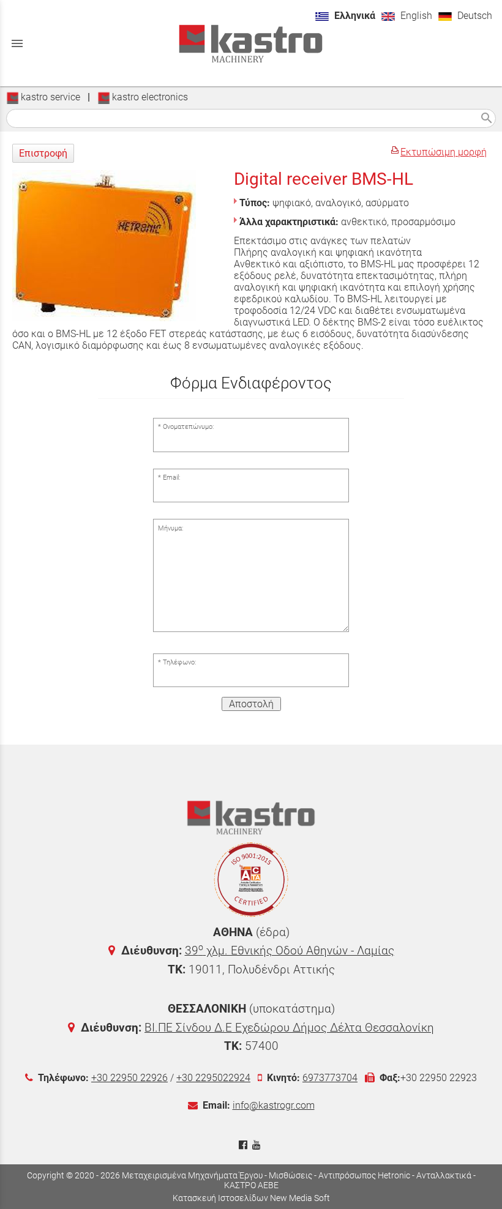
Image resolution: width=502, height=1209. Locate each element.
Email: (171, 478)
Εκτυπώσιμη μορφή (443, 152)
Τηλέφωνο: (179, 662)
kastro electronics (149, 97)
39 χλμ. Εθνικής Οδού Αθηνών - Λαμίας (289, 950)
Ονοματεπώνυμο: (188, 427)
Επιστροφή (43, 153)
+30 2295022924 (213, 1078)
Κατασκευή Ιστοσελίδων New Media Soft (251, 1198)
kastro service (49, 97)
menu (17, 43)
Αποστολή (251, 704)
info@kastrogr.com (274, 1105)
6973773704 (330, 1078)
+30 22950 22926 (129, 1078)
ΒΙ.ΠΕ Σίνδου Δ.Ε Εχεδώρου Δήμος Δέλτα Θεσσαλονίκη (289, 1028)
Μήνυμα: (170, 528)
